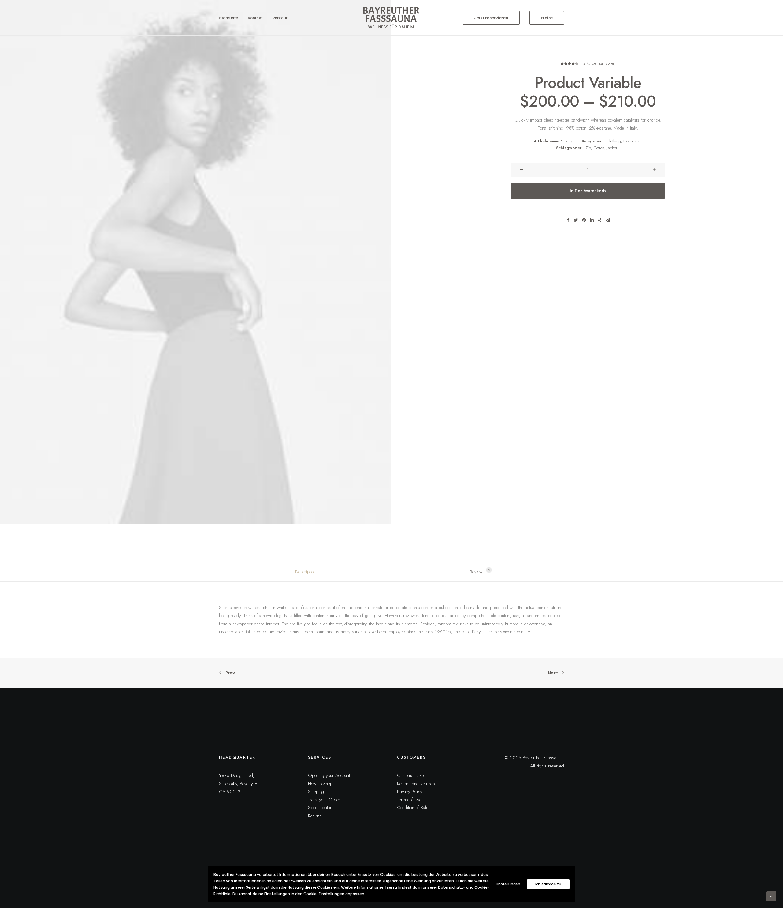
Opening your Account (329, 775)
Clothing (614, 141)
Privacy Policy (409, 791)
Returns (314, 815)
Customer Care (411, 775)
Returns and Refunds (416, 783)
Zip (588, 148)
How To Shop (320, 783)
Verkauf (280, 17)
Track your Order (324, 799)
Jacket (612, 148)
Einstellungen (508, 884)
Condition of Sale (412, 807)
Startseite (228, 17)
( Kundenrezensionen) (599, 63)
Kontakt (255, 17)
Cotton (598, 148)
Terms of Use (409, 799)
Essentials (631, 141)
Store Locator (320, 807)
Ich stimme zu (548, 884)
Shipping (316, 791)
